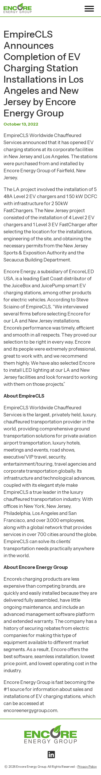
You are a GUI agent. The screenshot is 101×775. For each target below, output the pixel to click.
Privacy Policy (87, 766)
